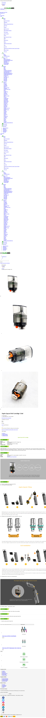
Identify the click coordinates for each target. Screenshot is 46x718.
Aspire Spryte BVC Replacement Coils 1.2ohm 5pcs (11, 647)
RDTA (5, 69)
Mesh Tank (5, 80)
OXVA (7, 40)
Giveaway (3, 433)
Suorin (8, 43)
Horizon (10, 30)
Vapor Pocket (6, 99)
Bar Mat (5, 104)
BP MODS (5, 22)
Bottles (5, 110)
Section (5, 119)
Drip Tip (5, 107)
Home (3, 268)
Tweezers (5, 97)
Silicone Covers (6, 101)
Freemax (5, 27)
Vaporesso (6, 48)
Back (4, 19)
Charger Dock (6, 91)
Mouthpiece (5, 86)
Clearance (5, 130)
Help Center (4, 3)
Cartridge (5, 84)
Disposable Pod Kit (6, 56)
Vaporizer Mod (6, 64)
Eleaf (5, 25)
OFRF (5, 40)
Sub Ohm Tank (6, 75)
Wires (5, 96)
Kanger (5, 35)
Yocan (5, 51)
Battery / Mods (5, 57)
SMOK (5, 43)
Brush (5, 120)
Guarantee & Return (5, 680)
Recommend (5, 131)
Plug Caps (5, 103)
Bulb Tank (5, 79)
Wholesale (3, 684)
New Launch (5, 125)
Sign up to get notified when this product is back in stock (10, 429)
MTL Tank (5, 77)
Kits (3, 53)
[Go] (1, 262)
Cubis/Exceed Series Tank (7, 71)
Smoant (10, 43)
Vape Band (5, 93)
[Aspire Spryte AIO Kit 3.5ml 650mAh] (24, 632)
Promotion (4, 126)
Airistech (8, 20)
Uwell (4, 12)
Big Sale (4, 129)
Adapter (5, 92)
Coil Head (5, 83)
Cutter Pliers (5, 105)
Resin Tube (5, 106)
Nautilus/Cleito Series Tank (8, 74)
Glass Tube (5, 85)
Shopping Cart (4, 256)
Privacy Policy (4, 674)
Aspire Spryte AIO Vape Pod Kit (11, 456)
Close (1, 16)
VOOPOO (10, 48)
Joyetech (5, 33)
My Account (4, 2)
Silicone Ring (6, 116)
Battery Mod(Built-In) (7, 59)
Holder (5, 113)
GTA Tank (5, 78)
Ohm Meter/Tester (6, 87)
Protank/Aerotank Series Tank (8, 73)
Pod (4, 128)
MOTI (5, 38)
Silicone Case (6, 102)
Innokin (7, 32)
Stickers (5, 112)
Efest (6, 25)
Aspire (2, 12)
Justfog (8, 33)
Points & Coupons (4, 673)
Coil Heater (5, 117)
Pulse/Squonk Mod (6, 179)
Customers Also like (5, 435)
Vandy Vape (14, 48)
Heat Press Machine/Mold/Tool (8, 122)
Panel (5, 118)
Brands (4, 18)
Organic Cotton (6, 98)
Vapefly (18, 48)
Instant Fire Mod (6, 63)
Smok (6, 12)
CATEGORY (2, 15)
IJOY (5, 32)
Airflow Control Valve (7, 89)
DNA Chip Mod (6, 62)
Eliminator (5, 88)
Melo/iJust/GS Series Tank (8, 72)
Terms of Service (4, 675)
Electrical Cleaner (6, 109)
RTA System (6, 94)
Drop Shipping (4, 685)
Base (4, 90)
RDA (5, 68)
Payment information (5, 678)
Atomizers (4, 66)
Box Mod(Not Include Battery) (8, 60)
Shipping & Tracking (5, 679)
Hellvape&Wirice (6, 30)
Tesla (4, 45)
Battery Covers (6, 100)
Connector (5, 111)
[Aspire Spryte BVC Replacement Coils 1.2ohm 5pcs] (24, 644)
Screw (5, 115)
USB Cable (5, 114)
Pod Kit (5, 55)
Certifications (4, 686)
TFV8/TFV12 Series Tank (8, 70)
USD (4, 4)
